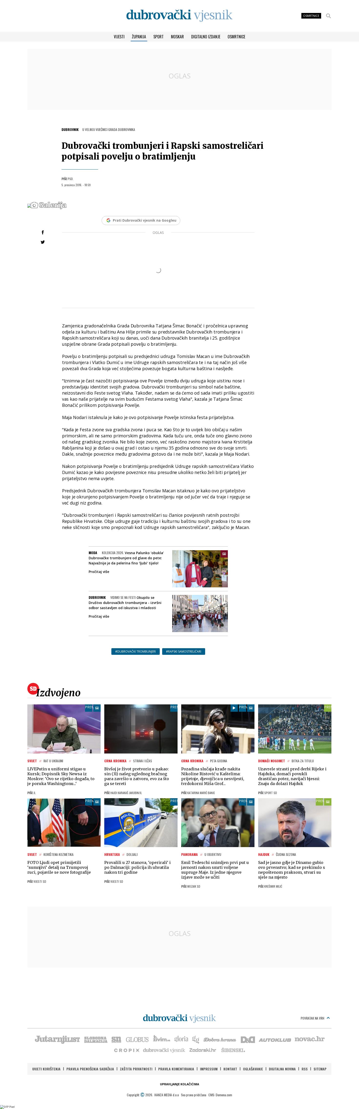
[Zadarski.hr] (203, 1050)
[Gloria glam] (196, 1039)
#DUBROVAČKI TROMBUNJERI (135, 651)
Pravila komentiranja (176, 1068)
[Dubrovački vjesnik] (164, 1050)
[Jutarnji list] (57, 1039)
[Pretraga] (328, 16)
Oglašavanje (253, 1068)
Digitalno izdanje (205, 37)
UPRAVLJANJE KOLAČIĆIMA (179, 1084)
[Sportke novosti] (116, 1039)
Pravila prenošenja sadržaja (90, 1068)
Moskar (177, 37)
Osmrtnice (236, 37)
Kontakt (230, 1068)
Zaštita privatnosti (136, 1068)
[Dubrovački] (179, 15)
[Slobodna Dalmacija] (95, 1039)
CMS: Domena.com (220, 1094)
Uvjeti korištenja (46, 1068)
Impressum (209, 1068)
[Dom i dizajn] (248, 1039)
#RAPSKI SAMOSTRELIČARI (183, 651)
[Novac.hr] (310, 1039)
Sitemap (320, 1068)
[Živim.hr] (161, 1039)
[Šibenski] (233, 1050)
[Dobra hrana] (220, 1039)
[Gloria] (181, 1039)
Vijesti (119, 37)
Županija (139, 37)
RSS (305, 1068)
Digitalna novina (282, 1068)
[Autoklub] (275, 1039)
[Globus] (137, 1039)
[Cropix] (126, 1050)
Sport (158, 37)
